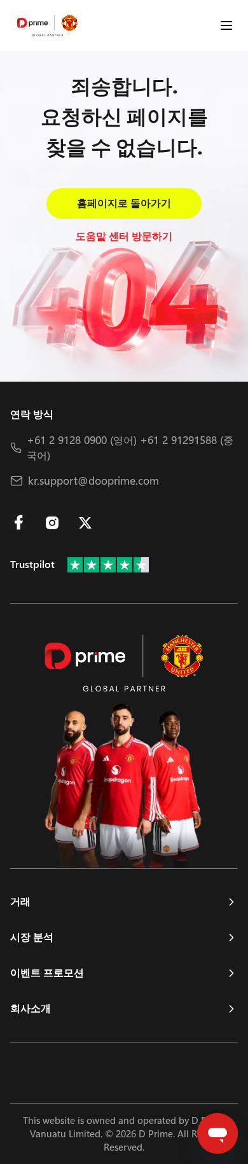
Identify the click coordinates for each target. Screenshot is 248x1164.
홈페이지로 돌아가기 (124, 203)
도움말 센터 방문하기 (124, 236)
